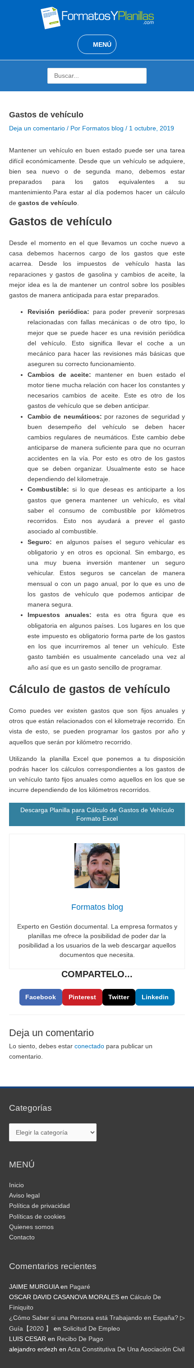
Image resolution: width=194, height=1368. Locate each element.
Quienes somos (31, 1227)
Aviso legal (24, 1195)
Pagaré (79, 1286)
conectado (89, 1046)
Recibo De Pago (80, 1339)
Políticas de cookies (37, 1216)
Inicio (16, 1185)
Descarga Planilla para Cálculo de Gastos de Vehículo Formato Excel (97, 814)
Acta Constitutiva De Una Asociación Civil (126, 1349)
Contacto (22, 1237)
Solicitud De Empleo (91, 1328)
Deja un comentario (37, 128)
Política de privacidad (39, 1206)
